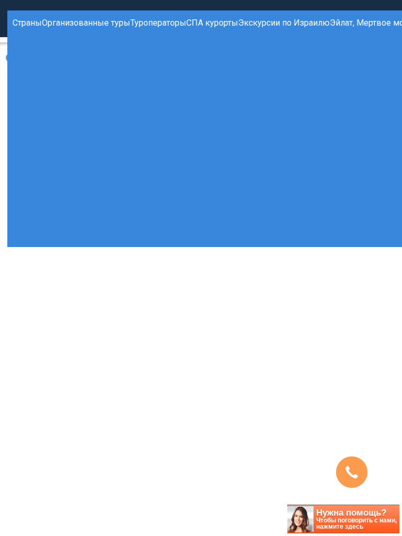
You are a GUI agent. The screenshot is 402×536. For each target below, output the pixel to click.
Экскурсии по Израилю (284, 23)
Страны (27, 23)
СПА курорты (212, 23)
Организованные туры (86, 23)
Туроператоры (158, 23)
